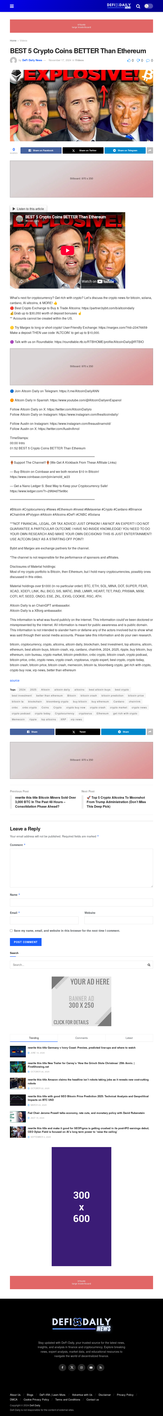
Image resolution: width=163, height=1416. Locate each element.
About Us (15, 1395)
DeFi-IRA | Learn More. (53, 1395)
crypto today (42, 713)
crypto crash (98, 707)
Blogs (30, 1395)
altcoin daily (62, 689)
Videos (23, 40)
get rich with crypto (125, 713)
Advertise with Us (82, 1395)
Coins (45, 707)
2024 (22, 689)
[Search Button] (149, 965)
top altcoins (48, 719)
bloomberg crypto (58, 701)
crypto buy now (75, 707)
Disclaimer (105, 1395)
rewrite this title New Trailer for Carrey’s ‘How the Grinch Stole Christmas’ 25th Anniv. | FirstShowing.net (81, 1064)
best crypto (122, 689)
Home (13, 40)
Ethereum (103, 713)
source (14, 680)
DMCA (13, 1399)
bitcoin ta (18, 701)
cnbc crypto (29, 707)
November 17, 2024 (60, 60)
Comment (18, 845)
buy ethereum (100, 701)
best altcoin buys (100, 689)
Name (15, 895)
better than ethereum (49, 695)
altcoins (79, 689)
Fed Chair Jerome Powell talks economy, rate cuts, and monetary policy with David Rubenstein (86, 1113)
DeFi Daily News (32, 60)
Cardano (119, 701)
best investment (22, 695)
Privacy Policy (125, 1395)
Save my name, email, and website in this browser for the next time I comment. (67, 930)
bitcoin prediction (113, 695)
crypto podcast (21, 713)
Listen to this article (30, 208)
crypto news (139, 707)
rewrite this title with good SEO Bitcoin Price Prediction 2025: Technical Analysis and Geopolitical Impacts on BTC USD (88, 1098)
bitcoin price (136, 695)
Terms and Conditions (67, 1399)
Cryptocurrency (64, 713)
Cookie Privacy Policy (36, 1399)
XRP (63, 719)
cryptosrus (85, 713)
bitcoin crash (89, 695)
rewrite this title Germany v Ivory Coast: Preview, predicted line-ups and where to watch (82, 1047)
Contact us (92, 1399)
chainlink (135, 701)
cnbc (15, 707)
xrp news (76, 719)
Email (15, 913)
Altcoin (45, 689)
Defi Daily (35, 1405)
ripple (33, 719)
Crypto (57, 707)
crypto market (118, 707)
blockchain (35, 701)
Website (89, 913)
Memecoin (18, 719)
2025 (33, 689)
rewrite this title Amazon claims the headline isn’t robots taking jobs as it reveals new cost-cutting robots (88, 1081)
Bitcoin (71, 695)
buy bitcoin (80, 701)
